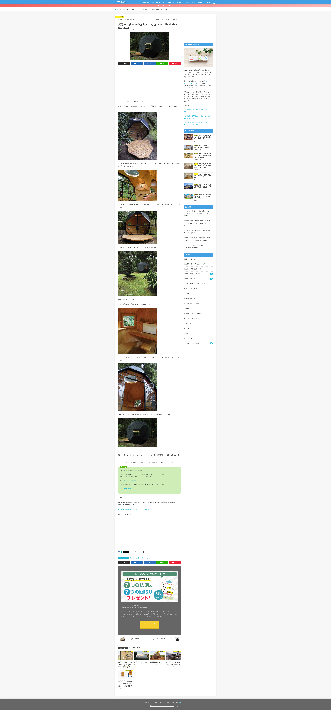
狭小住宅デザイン (189, 298)
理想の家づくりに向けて (130, 480)
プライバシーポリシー (165, 702)
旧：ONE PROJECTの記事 (192, 343)
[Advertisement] (132, 85)
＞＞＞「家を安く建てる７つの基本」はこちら (165, 6)
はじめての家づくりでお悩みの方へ (194, 283)
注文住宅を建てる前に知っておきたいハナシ (197, 264)
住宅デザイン (188, 293)
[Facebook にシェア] (119, 552)
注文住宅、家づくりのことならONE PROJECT (162, 706)
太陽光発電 (187, 308)
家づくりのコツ (167, 2)
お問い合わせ (183, 702)
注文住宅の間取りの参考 (191, 303)
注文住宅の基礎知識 (190, 279)
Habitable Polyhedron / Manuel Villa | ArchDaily (133, 509)
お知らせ (186, 328)
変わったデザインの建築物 (192, 318)
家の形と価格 (145, 2)
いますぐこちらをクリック (150, 624)
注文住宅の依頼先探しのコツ (192, 269)
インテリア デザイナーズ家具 (193, 313)
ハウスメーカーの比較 (190, 288)
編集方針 (175, 702)
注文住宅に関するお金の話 (192, 274)
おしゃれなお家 (135, 558)
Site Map (199, 2)
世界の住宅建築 (128, 488)
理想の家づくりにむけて (191, 259)
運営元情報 (207, 2)
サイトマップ (188, 338)
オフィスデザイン (119, 16)
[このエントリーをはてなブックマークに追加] (121, 552)
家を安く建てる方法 (190, 2)
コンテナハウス (188, 323)
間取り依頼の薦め (156, 2)
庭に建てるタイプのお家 (148, 558)
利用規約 (155, 702)
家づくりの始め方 (178, 2)
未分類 (186, 333)
